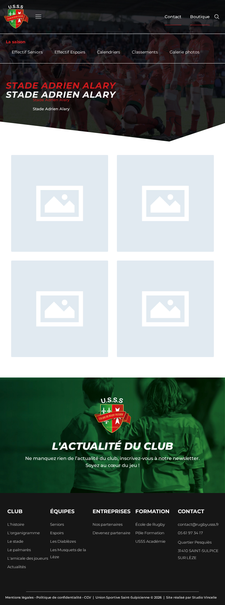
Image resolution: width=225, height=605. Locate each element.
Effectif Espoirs (69, 52)
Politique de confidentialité (58, 597)
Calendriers (108, 52)
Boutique (200, 16)
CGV (87, 597)
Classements (145, 52)
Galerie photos (185, 52)
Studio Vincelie (204, 597)
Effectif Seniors (27, 52)
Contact (173, 16)
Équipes (62, 511)
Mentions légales (19, 597)
